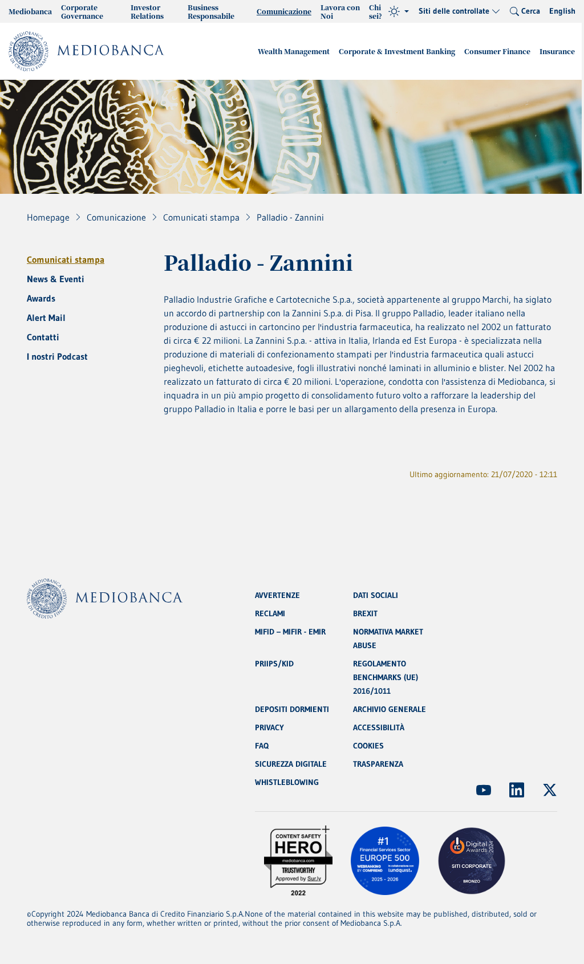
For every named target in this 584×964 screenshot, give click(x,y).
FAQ (262, 746)
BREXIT (365, 613)
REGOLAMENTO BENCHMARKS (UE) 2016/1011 (385, 677)
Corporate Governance (82, 11)
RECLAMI (270, 613)
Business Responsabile (211, 11)
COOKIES (368, 746)
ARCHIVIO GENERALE (389, 709)
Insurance (557, 51)
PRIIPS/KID (274, 663)
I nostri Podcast (57, 356)
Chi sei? (375, 11)
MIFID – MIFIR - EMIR (290, 632)
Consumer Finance (497, 51)
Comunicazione (284, 11)
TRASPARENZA (378, 764)
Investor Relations (147, 11)
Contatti (43, 337)
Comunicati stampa (65, 259)
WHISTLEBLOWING (287, 782)
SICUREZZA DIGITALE (291, 764)
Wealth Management (294, 51)
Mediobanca (30, 11)
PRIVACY (269, 727)
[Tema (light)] (398, 11)
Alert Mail (46, 317)
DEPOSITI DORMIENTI (292, 709)
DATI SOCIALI (375, 595)
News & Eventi (55, 278)
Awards (41, 298)
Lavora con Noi (340, 11)
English (562, 11)
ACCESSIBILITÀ (378, 727)
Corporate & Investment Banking (397, 51)
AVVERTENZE (277, 595)
